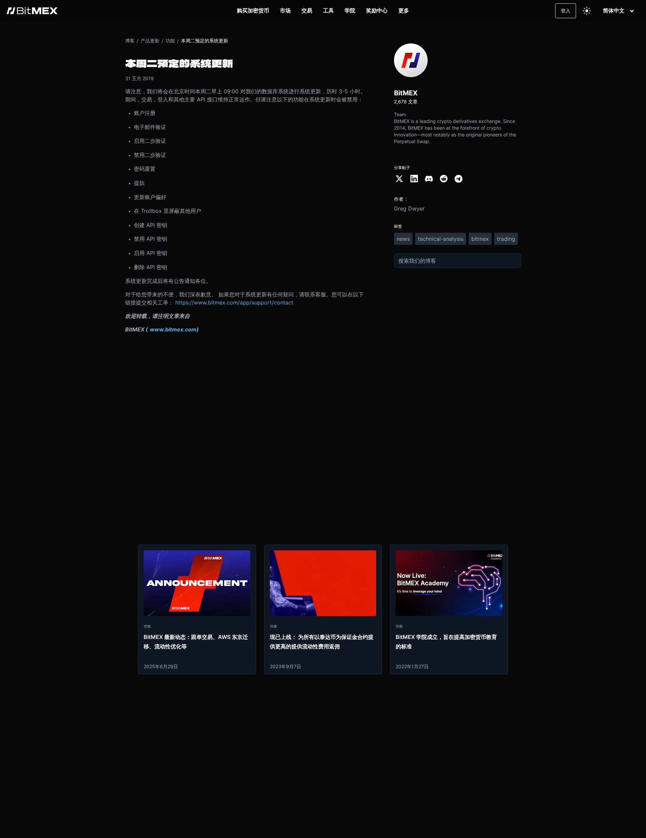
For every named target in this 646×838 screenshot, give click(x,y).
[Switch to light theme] (587, 11)
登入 (565, 10)
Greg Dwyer (409, 208)
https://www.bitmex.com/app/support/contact (234, 302)
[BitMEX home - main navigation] (32, 11)
